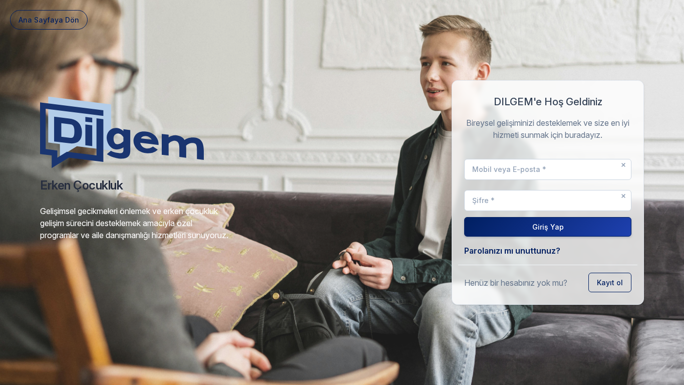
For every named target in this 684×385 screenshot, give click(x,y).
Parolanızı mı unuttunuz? (512, 251)
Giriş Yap (548, 227)
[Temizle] (623, 165)
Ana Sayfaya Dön (49, 20)
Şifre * (483, 200)
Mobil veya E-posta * (509, 169)
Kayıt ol (610, 282)
